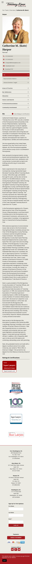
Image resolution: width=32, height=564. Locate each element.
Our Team (5, 10)
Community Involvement (9, 107)
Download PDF (9, 69)
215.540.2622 (9, 56)
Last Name (11, 512)
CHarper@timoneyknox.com (12, 62)
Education (5, 96)
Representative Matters (10, 78)
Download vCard (10, 66)
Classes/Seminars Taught (10, 82)
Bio (4, 75)
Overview (12, 10)
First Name (11, 506)
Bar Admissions (6, 92)
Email (10, 519)
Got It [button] (4, 560)
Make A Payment (16, 537)
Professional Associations (9, 103)
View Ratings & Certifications (22, 114)
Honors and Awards (8, 99)
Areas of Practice (7, 88)
